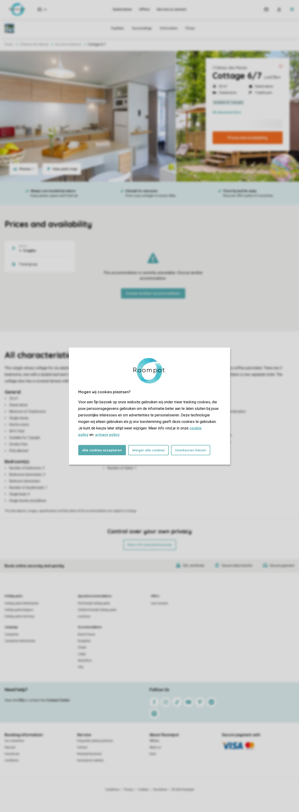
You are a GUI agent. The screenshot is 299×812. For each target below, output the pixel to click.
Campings (11, 627)
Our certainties (14, 740)
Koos (153, 754)
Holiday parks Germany (19, 616)
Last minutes (159, 603)
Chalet (82, 647)
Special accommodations (95, 596)
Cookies (143, 789)
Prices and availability (247, 137)
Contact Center (58, 700)
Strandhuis (85, 660)
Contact (82, 747)
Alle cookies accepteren (102, 450)
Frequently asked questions (95, 740)
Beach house (86, 634)
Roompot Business (89, 754)
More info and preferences (149, 545)
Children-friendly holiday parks (97, 610)
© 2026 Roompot (183, 789)
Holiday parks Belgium (19, 610)
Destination (122, 9)
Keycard (10, 747)
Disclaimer (160, 789)
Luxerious (84, 616)
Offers (144, 9)
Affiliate (154, 740)
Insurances (12, 754)
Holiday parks (14, 596)
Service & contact (171, 9)
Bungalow (84, 641)
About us (155, 747)
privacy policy (107, 434)
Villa (80, 667)
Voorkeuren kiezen (190, 450)
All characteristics (227, 112)
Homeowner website (90, 760)
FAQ (21, 700)
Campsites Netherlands (20, 641)
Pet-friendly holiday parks (94, 603)
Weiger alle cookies (148, 450)
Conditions (12, 760)
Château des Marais (230, 67)
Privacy (128, 789)
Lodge (82, 654)
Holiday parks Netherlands (22, 603)
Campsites (12, 634)
